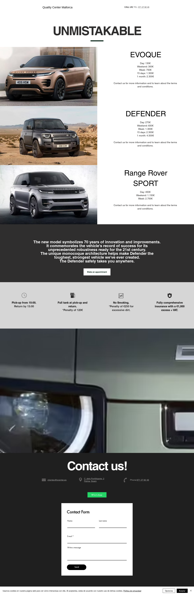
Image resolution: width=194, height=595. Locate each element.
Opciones (169, 590)
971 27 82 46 (143, 7)
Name (69, 521)
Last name (103, 521)
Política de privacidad (132, 590)
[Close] (190, 591)
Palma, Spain (94, 479)
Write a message (74, 547)
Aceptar (182, 590)
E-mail (69, 536)
